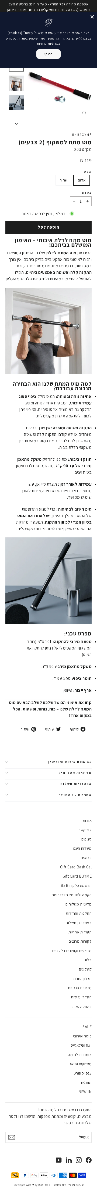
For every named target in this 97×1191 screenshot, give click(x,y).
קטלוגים (85, 969)
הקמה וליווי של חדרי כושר (72, 894)
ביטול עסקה (82, 1006)
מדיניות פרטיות (80, 987)
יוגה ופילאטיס (81, 1045)
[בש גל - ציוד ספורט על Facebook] (89, 1160)
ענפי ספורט (83, 1073)
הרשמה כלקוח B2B (76, 885)
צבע (88, 171)
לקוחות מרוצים (80, 941)
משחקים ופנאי (81, 1063)
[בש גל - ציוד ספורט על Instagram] (79, 1160)
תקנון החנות (82, 978)
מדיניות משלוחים (75, 773)
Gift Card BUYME (77, 876)
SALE (87, 1026)
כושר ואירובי (82, 1036)
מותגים (86, 1082)
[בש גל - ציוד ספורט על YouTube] (59, 1160)
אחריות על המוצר (75, 795)
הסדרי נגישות (81, 996)
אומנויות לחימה (80, 1054)
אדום (82, 180)
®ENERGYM (82, 134)
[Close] (92, 17)
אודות (87, 820)
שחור (64, 180)
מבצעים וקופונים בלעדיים (72, 950)
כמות (87, 192)
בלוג (88, 959)
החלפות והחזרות (79, 913)
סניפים (86, 839)
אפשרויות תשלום (76, 784)
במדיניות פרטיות (48, 43)
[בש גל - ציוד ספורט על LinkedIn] (69, 1160)
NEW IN (85, 1091)
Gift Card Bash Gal (76, 866)
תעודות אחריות (80, 931)
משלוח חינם (82, 848)
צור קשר (85, 829)
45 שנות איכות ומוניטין (70, 762)
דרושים (86, 857)
